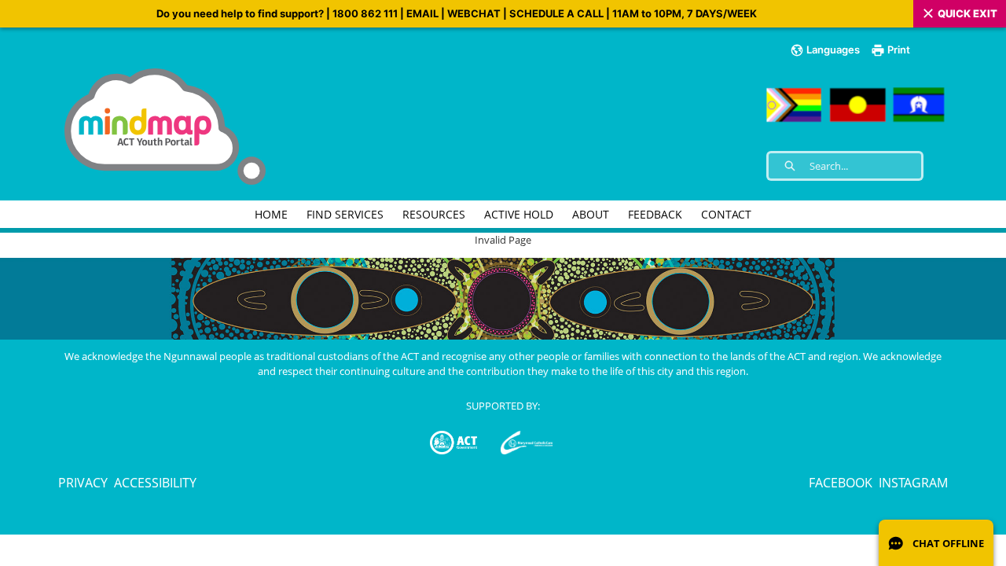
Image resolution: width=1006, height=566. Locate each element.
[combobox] (865, 165)
